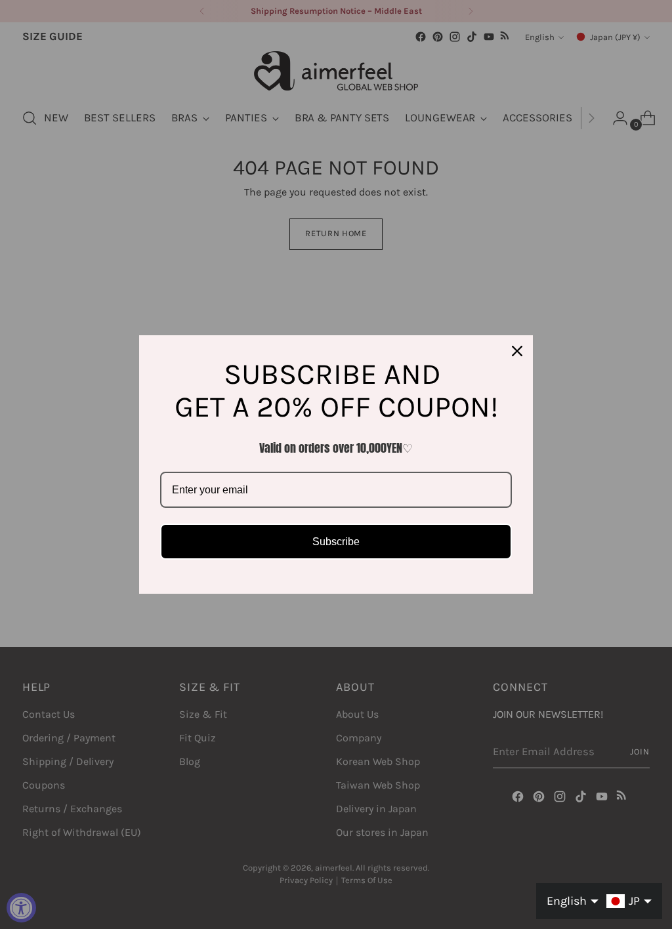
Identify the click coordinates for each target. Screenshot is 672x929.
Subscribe (336, 541)
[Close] (517, 351)
